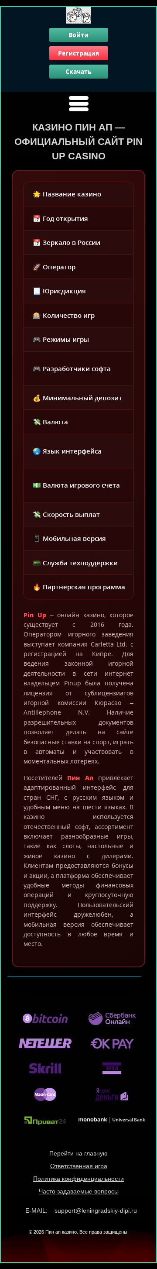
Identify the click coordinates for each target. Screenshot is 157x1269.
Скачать (78, 71)
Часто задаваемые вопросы (79, 1191)
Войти (78, 35)
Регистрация (78, 53)
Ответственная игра (78, 1165)
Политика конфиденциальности (78, 1178)
